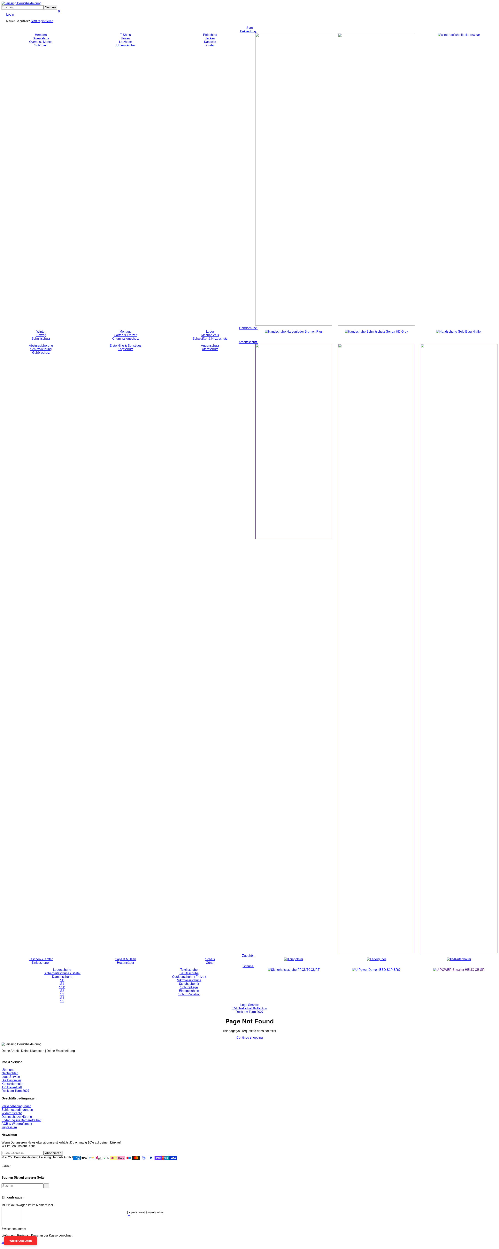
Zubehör (248, 955)
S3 (62, 994)
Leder (210, 331)
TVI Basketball (12, 1087)
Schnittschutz (41, 338)
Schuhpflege (189, 987)
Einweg (41, 335)
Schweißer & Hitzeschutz (210, 338)
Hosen (125, 38)
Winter (40, 331)
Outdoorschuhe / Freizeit (189, 976)
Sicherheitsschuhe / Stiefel (62, 973)
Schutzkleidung (41, 349)
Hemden (41, 34)
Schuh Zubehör (189, 994)
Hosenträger (125, 962)
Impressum (9, 1127)
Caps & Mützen (125, 959)
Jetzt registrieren (42, 21)
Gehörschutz (41, 352)
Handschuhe (248, 328)
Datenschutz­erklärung (17, 1116)
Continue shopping (249, 1037)
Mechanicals (210, 335)
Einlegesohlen (189, 990)
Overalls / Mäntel (40, 41)
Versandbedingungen (16, 1106)
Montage (125, 331)
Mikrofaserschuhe (189, 980)
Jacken (210, 38)
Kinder (210, 45)
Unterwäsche (125, 45)
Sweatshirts (41, 38)
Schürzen (41, 45)
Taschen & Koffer (41, 959)
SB (62, 980)
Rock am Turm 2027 (250, 1011)
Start (249, 27)
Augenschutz (210, 345)
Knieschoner (41, 962)
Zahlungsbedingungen (17, 1109)
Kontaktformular (12, 1083)
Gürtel (210, 962)
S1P (62, 987)
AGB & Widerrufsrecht (17, 1123)
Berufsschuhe (189, 973)
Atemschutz (210, 349)
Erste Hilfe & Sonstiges (126, 345)
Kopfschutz (125, 349)
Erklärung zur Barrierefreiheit (21, 1120)
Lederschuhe (62, 969)
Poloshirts (210, 34)
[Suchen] (3, 18)
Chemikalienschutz (125, 338)
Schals (210, 959)
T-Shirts (125, 34)
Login (10, 14)
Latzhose (125, 41)
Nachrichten (10, 1073)
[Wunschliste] (54, 18)
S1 (62, 983)
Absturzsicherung (41, 345)
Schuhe (248, 966)
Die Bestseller (11, 1080)
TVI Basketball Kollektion (249, 1008)
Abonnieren (53, 1153)
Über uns (8, 1069)
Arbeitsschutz (248, 342)
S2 (62, 990)
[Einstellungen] (5, 18)
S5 (62, 1001)
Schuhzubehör (189, 983)
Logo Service (249, 1004)
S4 (62, 997)
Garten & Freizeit (125, 335)
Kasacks (210, 41)
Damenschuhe (62, 976)
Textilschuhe (189, 969)
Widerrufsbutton (20, 1240)
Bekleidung (248, 31)
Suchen (50, 7)
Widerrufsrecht (12, 1113)
